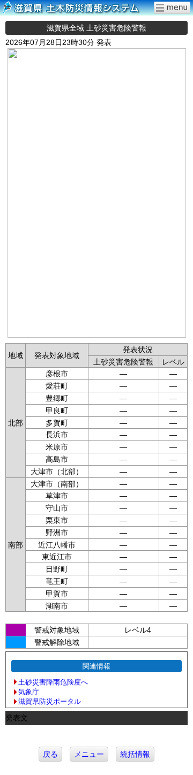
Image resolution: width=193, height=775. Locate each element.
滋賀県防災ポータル (49, 701)
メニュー (89, 754)
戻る (50, 754)
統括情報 (135, 754)
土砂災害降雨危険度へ (53, 682)
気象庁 (28, 692)
